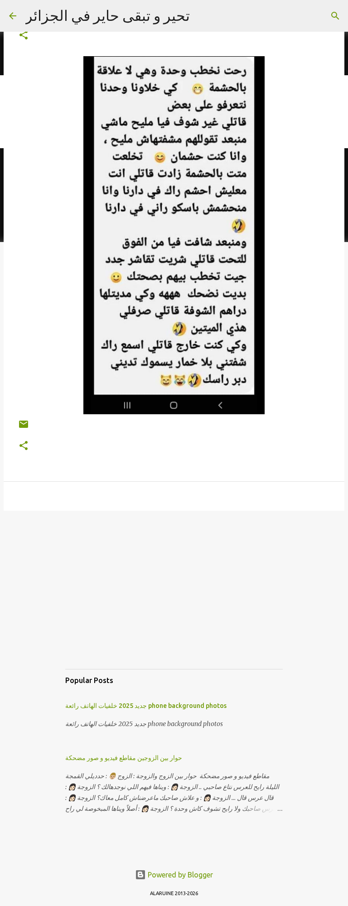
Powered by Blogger (179, 875)
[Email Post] (23, 428)
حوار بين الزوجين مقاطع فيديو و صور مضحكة (123, 757)
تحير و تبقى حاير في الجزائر (107, 15)
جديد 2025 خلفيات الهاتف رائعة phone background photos (146, 705)
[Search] (335, 16)
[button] (23, 35)
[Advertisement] (174, 598)
